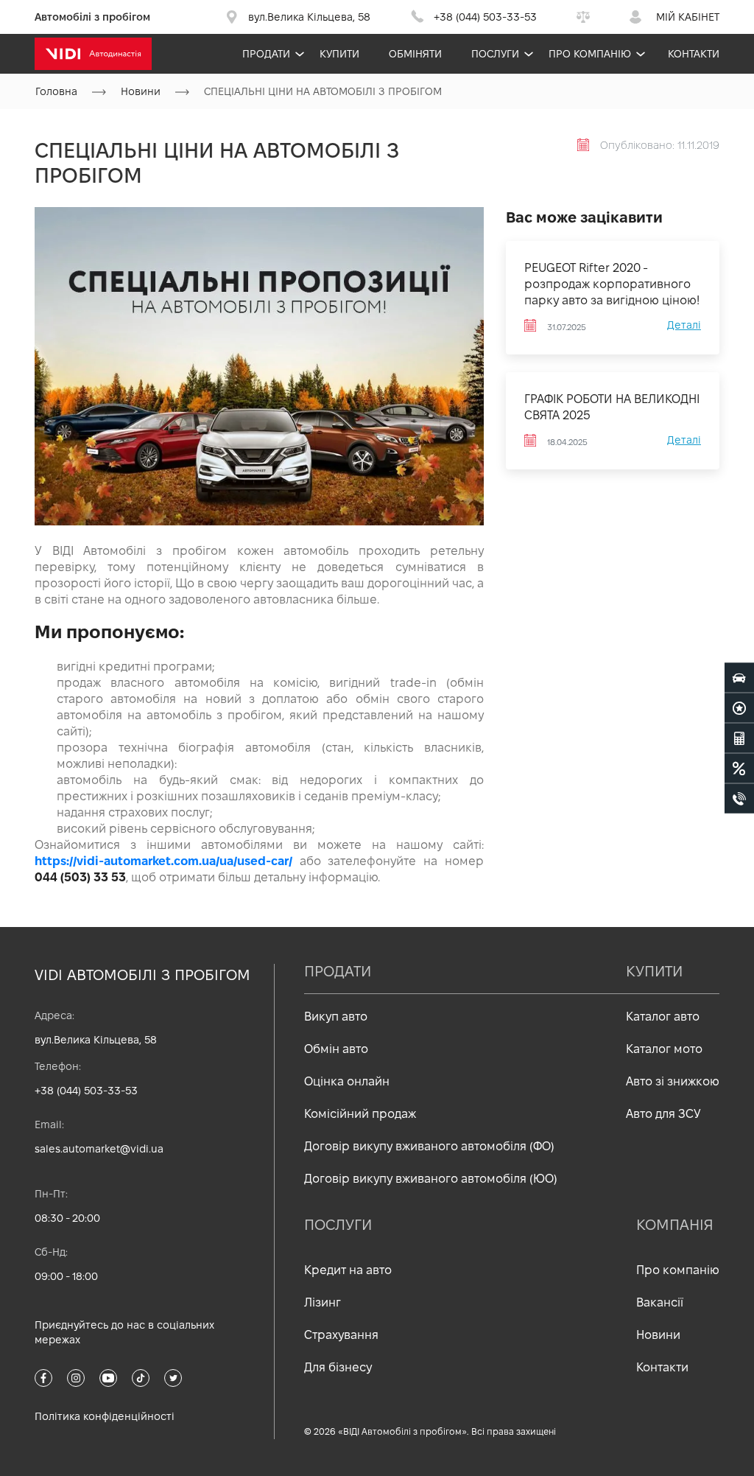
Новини (658, 1335)
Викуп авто (335, 1016)
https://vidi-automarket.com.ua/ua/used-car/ (163, 861)
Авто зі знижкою (672, 1081)
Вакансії (659, 1302)
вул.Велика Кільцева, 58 (96, 1040)
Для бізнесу (338, 1367)
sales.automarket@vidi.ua (99, 1149)
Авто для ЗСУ (663, 1114)
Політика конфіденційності (105, 1416)
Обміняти (415, 54)
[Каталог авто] (739, 677)
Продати (266, 54)
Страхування (341, 1335)
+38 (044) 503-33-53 (86, 1090)
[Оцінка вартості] (739, 737)
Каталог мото (664, 1049)
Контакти (693, 54)
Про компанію (590, 54)
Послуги (495, 54)
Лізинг (322, 1302)
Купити (339, 54)
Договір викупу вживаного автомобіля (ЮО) (430, 1178)
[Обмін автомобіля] (739, 707)
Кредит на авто (348, 1270)
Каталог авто (663, 1016)
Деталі (684, 325)
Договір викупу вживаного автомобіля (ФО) (429, 1146)
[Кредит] (739, 768)
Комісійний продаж (360, 1114)
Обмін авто (336, 1049)
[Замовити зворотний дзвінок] (739, 798)
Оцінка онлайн (347, 1081)
